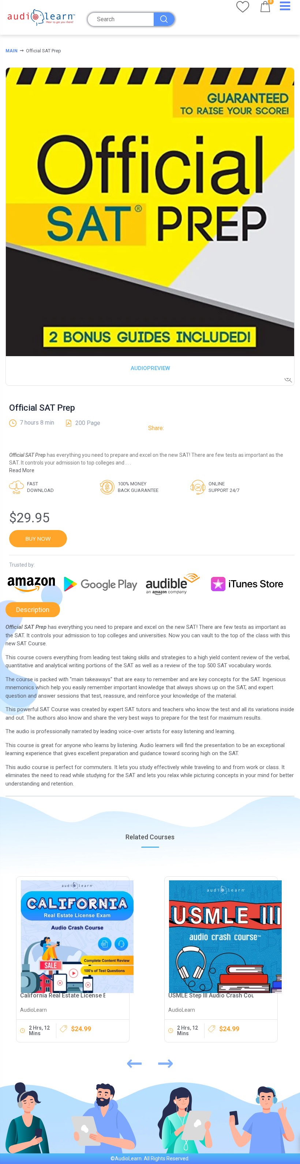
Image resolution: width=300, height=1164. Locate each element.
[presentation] (134, 1061)
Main (11, 50)
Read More (21, 470)
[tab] (32, 609)
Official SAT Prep (42, 408)
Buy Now (38, 538)
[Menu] (285, 7)
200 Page (87, 422)
